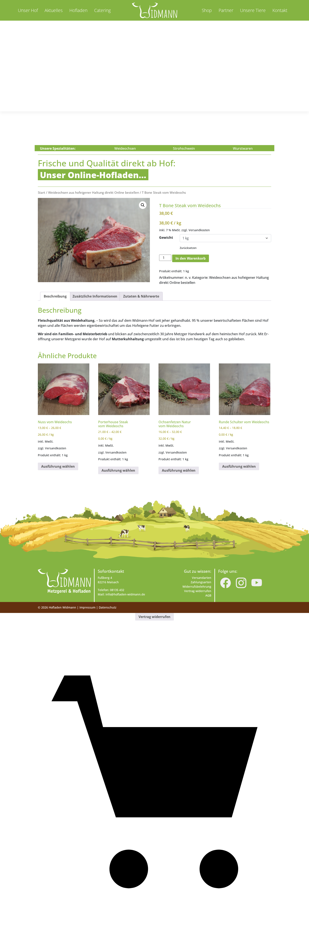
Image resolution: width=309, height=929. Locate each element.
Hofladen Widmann (62, 607)
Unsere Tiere (253, 10)
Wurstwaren (243, 148)
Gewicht (166, 237)
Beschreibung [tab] (55, 296)
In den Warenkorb (191, 258)
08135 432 (117, 590)
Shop (207, 10)
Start (41, 192)
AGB (208, 595)
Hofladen (78, 10)
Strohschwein (184, 148)
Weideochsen (125, 148)
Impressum (87, 607)
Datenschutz (107, 607)
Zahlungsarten (201, 582)
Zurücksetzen (188, 248)
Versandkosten (199, 230)
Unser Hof (28, 10)
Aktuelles (54, 10)
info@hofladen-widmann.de (125, 594)
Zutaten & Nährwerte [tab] (141, 296)
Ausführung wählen (58, 466)
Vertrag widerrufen (197, 591)
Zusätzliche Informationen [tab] (95, 296)
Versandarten (201, 578)
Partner (226, 10)
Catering (102, 10)
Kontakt (279, 10)
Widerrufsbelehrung (196, 587)
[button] (143, 205)
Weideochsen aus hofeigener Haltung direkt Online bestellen (93, 192)
